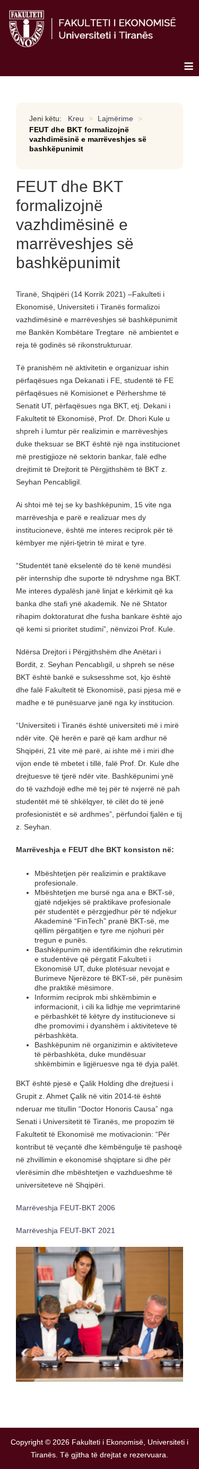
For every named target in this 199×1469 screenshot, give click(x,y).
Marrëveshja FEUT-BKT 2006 (65, 1207)
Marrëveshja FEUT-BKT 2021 (65, 1230)
